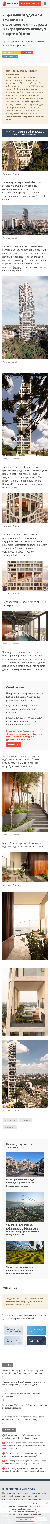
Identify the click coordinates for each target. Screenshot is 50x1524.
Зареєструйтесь (13, 1301)
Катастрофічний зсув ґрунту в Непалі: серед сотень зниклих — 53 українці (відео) (23, 1418)
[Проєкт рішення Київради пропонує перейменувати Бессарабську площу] (25, 1164)
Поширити (8, 7)
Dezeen (17, 266)
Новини (29, 53)
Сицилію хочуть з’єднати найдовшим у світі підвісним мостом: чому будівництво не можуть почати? (23, 1445)
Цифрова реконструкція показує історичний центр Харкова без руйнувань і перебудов (24, 697)
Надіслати (31, 7)
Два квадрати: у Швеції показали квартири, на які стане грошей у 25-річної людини (24, 1383)
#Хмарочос (9, 1127)
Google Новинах (28, 134)
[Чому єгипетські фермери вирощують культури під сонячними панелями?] (25, 1252)
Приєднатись (13, 744)
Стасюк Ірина (12, 56)
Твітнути (19, 7)
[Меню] (45, 3)
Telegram (22, 131)
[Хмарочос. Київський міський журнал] (10, 3)
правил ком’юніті (24, 1318)
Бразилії (7, 484)
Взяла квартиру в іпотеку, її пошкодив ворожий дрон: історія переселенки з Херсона (24, 1469)
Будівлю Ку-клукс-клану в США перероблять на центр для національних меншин (24, 721)
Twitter (31, 131)
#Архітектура (10, 1120)
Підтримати (43, 7)
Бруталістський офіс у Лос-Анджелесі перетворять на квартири (21, 709)
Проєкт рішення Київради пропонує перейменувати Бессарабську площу (20, 1182)
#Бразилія (26, 1120)
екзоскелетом (10, 189)
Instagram (39, 131)
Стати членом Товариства (20, 116)
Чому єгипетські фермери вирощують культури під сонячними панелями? (20, 1270)
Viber (16, 134)
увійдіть (28, 1301)
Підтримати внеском (30, 3)
